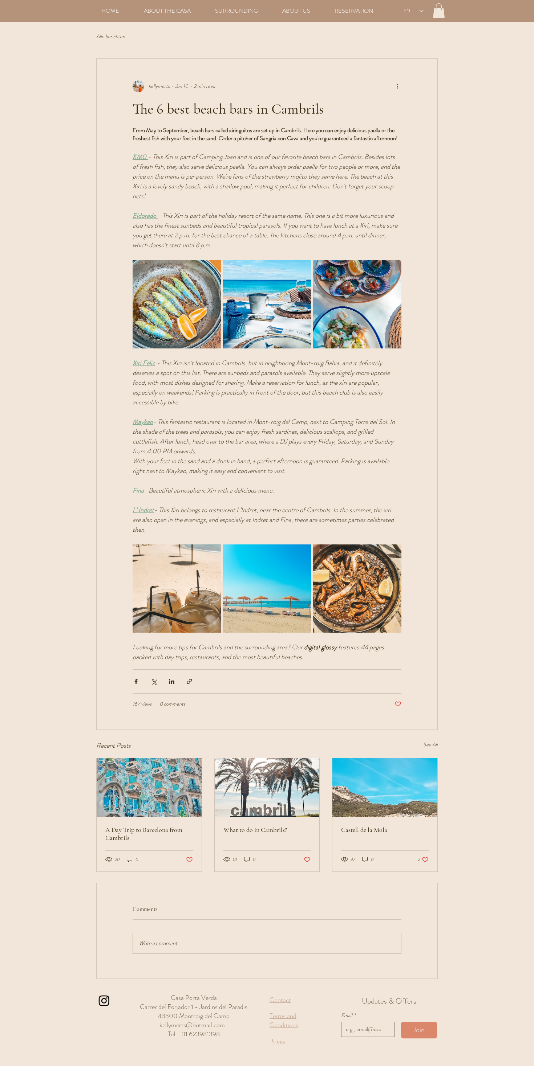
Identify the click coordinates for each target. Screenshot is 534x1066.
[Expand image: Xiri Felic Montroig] (177, 588)
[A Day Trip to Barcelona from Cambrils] (149, 787)
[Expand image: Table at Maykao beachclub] (267, 304)
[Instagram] (104, 1000)
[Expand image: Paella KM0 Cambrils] (357, 588)
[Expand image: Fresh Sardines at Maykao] (177, 304)
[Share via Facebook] (136, 681)
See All (430, 744)
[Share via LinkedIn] (171, 681)
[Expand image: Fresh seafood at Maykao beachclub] (357, 304)
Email (348, 1015)
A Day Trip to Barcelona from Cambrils (143, 834)
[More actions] (397, 86)
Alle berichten (110, 36)
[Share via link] (189, 681)
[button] (439, 10)
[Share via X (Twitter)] (153, 681)
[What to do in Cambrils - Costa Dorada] (267, 787)
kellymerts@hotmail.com (192, 1025)
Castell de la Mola (364, 830)
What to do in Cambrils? (255, 830)
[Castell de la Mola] (384, 787)
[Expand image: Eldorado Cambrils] (267, 588)
